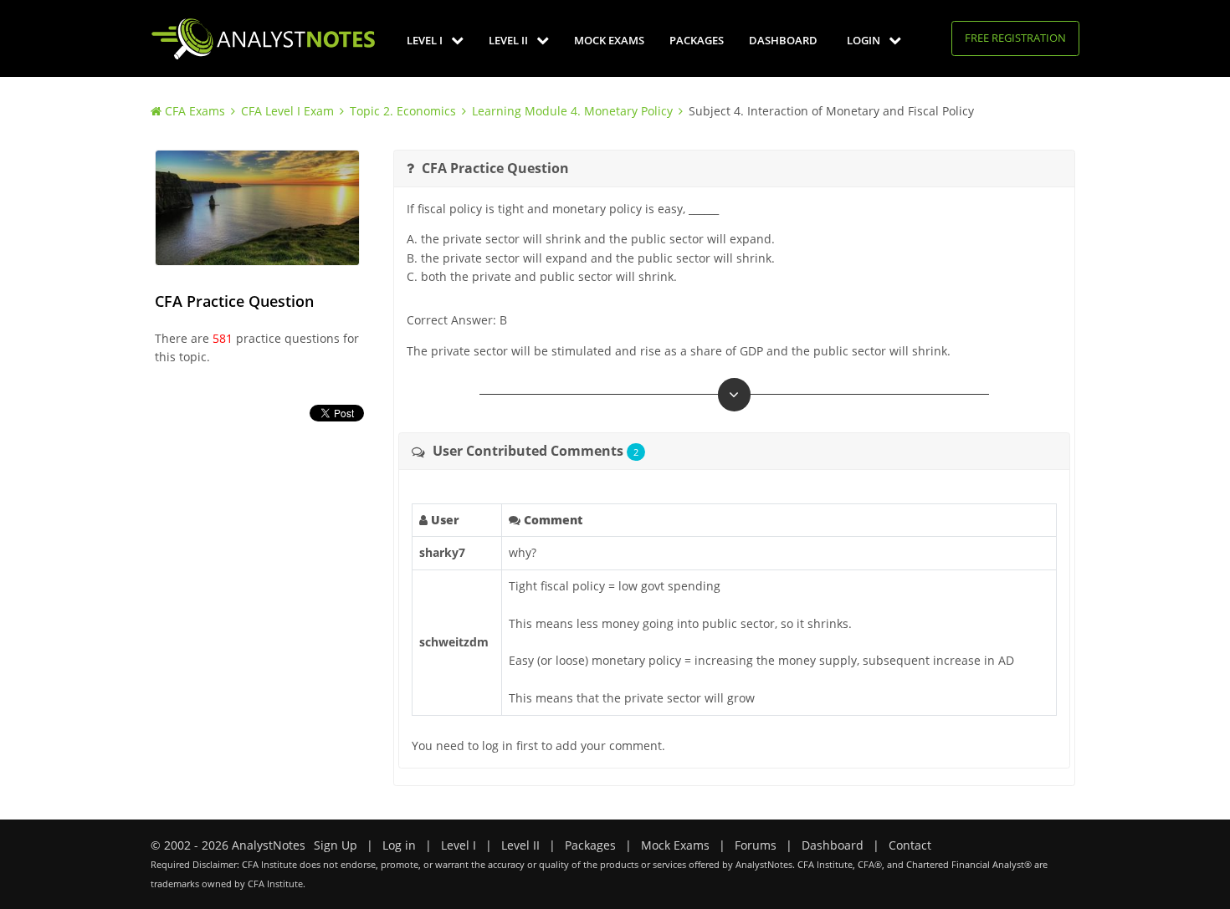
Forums (755, 845)
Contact (910, 845)
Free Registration (1015, 37)
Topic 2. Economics (403, 111)
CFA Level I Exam (287, 111)
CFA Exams (195, 111)
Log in (399, 845)
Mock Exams (609, 40)
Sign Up (335, 845)
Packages (696, 40)
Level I (426, 40)
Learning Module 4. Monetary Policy (572, 111)
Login (865, 40)
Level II (509, 40)
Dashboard (783, 40)
